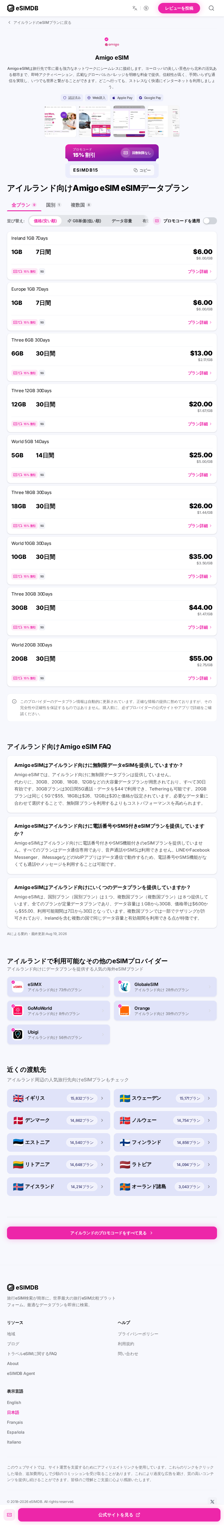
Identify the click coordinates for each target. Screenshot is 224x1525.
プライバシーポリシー (138, 1333)
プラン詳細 (198, 271)
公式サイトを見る (115, 1514)
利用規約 (126, 1343)
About (12, 1363)
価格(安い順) (45, 220)
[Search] (211, 8)
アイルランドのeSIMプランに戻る (42, 22)
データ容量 (122, 220)
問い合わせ (128, 1353)
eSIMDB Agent (21, 1373)
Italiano (14, 1441)
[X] (212, 1501)
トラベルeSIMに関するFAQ (32, 1353)
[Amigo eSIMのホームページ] (60, 121)
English (14, 1402)
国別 (53, 205)
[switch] (210, 220)
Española (15, 1432)
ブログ (13, 1343)
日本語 (13, 1412)
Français (15, 1422)
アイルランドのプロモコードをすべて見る (108, 1232)
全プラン (23, 205)
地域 (11, 1333)
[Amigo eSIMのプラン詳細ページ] (129, 121)
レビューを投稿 (179, 8)
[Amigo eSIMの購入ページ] (164, 121)
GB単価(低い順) (87, 220)
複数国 (80, 205)
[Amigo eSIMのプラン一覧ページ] (95, 121)
